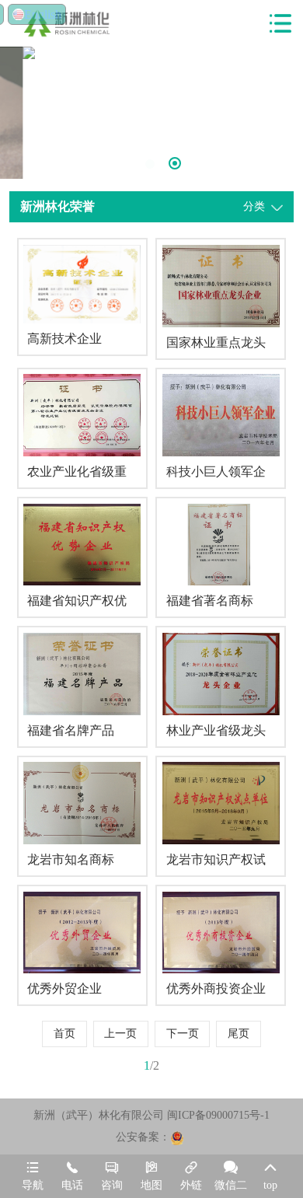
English (42, 14)
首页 (64, 1033)
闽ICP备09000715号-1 (218, 1115)
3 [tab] (174, 163)
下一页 (182, 1033)
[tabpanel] (151, 53)
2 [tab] (150, 164)
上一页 (120, 1033)
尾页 (238, 1033)
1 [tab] (126, 164)
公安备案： (143, 1137)
